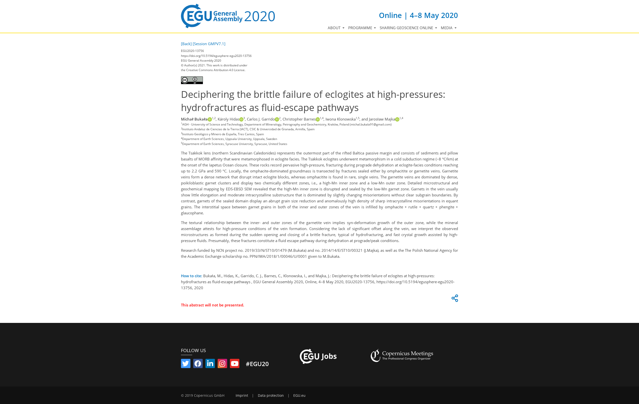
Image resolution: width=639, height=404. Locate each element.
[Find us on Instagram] (222, 364)
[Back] (186, 43)
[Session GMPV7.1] (209, 43)
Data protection (271, 395)
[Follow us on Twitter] (185, 364)
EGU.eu (299, 395)
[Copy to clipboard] (454, 299)
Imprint (242, 395)
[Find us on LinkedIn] (210, 364)
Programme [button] (360, 27)
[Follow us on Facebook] (198, 364)
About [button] (334, 27)
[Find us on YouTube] (234, 364)
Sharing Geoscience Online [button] (407, 27)
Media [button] (447, 27)
